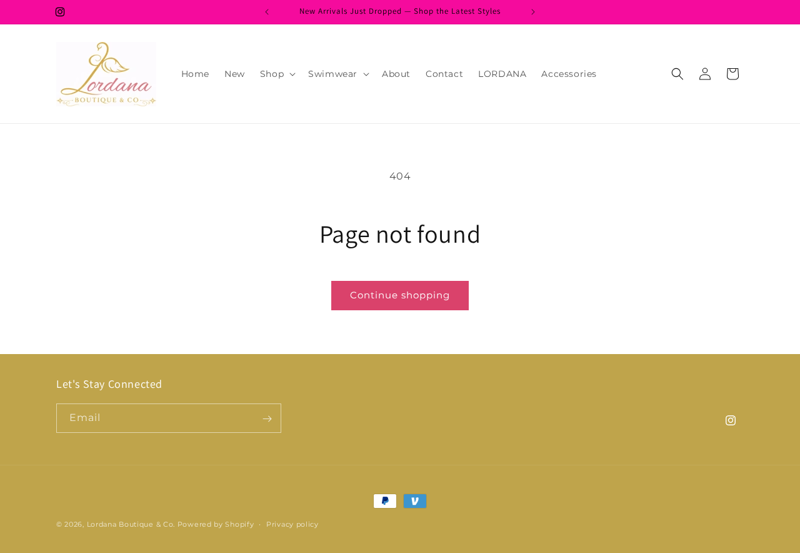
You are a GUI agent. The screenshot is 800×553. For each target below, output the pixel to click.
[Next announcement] (533, 12)
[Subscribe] (267, 419)
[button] (276, 74)
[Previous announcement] (267, 12)
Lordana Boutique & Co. (131, 524)
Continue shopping (400, 295)
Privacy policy (292, 523)
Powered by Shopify (216, 524)
